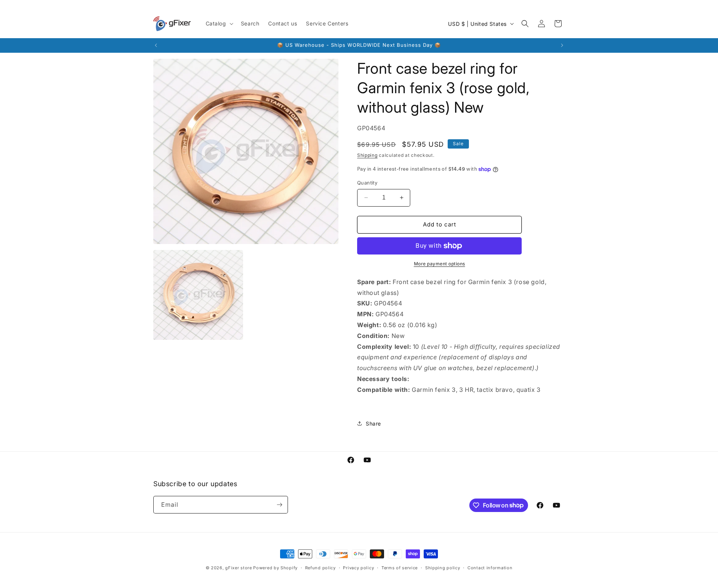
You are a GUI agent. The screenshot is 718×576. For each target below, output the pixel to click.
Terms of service (399, 567)
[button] (218, 23)
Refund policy (320, 567)
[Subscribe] (279, 504)
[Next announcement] (562, 45)
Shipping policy (442, 567)
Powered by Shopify (275, 567)
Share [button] (373, 423)
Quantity (367, 183)
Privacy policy (358, 567)
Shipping (367, 155)
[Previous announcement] (156, 45)
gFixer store (238, 567)
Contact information (489, 567)
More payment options (439, 263)
